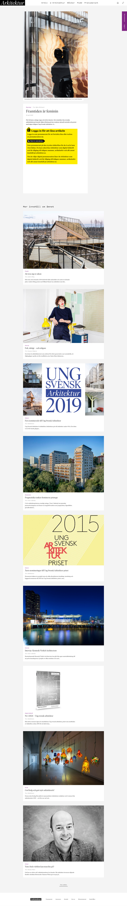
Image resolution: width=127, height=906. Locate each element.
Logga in (124, 26)
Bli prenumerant (124, 18)
